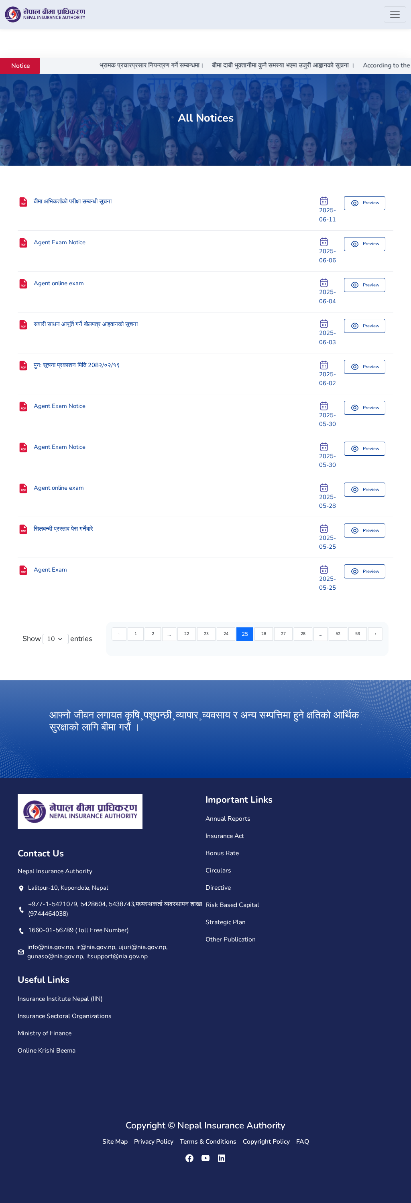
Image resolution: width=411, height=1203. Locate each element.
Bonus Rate (222, 853)
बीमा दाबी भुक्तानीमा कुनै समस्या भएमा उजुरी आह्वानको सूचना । (264, 65)
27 (283, 634)
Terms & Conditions (208, 1141)
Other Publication (231, 939)
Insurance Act (225, 836)
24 (226, 634)
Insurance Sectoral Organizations (65, 1016)
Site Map (115, 1141)
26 (263, 634)
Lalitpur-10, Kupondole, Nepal (68, 888)
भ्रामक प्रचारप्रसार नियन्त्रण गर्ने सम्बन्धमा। (132, 65)
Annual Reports (228, 818)
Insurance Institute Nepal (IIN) (60, 998)
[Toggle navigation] (395, 14)
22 (186, 634)
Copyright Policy (266, 1141)
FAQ (302, 1141)
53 (357, 634)
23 (206, 634)
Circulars (218, 870)
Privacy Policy (153, 1141)
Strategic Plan (226, 922)
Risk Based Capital (232, 905)
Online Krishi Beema (46, 1050)
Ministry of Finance (44, 1033)
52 (338, 634)
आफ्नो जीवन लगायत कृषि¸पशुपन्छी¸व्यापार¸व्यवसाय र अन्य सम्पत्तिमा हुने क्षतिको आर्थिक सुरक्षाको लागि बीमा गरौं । (204, 721)
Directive (218, 887)
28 (303, 634)
